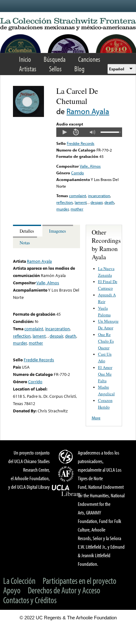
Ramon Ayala (87, 111)
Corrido (77, 172)
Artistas (27, 68)
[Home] (68, 24)
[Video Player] (89, 132)
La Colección (19, 580)
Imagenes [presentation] (57, 231)
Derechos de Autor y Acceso (64, 590)
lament (81, 202)
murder (62, 208)
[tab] (27, 230)
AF (67, 474)
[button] (64, 132)
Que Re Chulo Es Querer (106, 341)
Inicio (25, 59)
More (96, 417)
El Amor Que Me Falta (105, 374)
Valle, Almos (90, 166)
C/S (67, 456)
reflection (64, 202)
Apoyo (12, 590)
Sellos (55, 68)
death (109, 202)
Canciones (89, 59)
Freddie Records (80, 143)
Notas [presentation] (25, 243)
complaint (77, 195)
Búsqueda (54, 59)
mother (77, 208)
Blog (79, 68)
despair (96, 202)
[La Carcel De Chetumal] (28, 115)
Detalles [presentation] (27, 231)
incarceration (99, 195)
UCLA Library (67, 490)
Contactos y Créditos (30, 599)
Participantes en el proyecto (79, 580)
